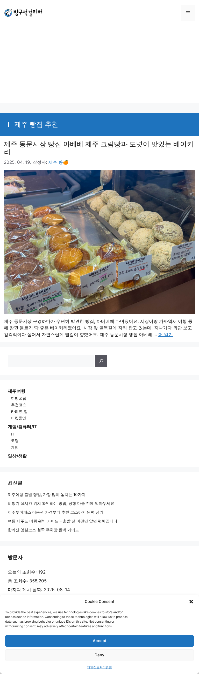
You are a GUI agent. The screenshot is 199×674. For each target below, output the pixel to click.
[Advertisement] (99, 66)
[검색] (101, 361)
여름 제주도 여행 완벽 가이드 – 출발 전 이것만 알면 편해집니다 (62, 521)
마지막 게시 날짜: (26, 589)
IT (13, 434)
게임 (15, 447)
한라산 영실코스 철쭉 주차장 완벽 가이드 (43, 529)
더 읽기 (165, 334)
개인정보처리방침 (99, 667)
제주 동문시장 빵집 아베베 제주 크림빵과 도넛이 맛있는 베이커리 (99, 148)
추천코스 (18, 404)
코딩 (15, 440)
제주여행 (16, 391)
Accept (99, 640)
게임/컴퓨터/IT (22, 426)
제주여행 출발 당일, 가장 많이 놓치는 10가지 (47, 494)
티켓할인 (18, 418)
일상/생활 (17, 456)
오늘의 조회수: (23, 572)
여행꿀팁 (18, 398)
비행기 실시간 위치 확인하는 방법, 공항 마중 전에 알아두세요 (61, 503)
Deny (99, 654)
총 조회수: (18, 580)
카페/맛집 (19, 411)
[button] (191, 601)
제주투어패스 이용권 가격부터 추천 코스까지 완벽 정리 (55, 512)
